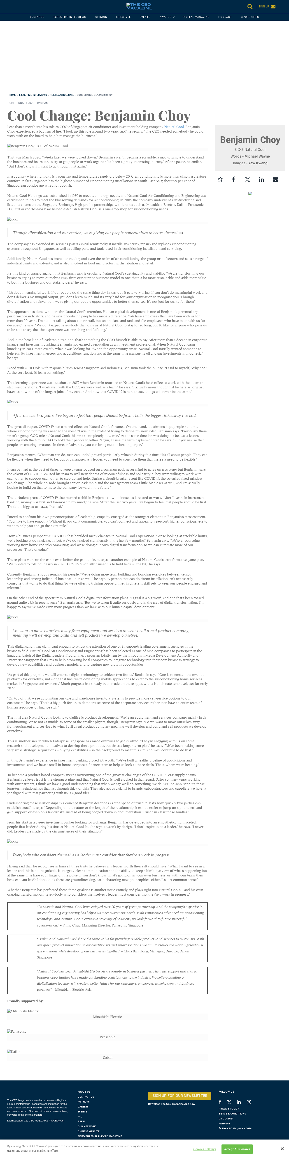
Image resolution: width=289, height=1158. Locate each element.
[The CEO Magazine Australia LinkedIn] (242, 1103)
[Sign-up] (275, 180)
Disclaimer (226, 1118)
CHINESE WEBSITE (88, 1131)
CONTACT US (86, 1096)
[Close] (282, 1149)
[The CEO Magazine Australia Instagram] (252, 1103)
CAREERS (83, 1106)
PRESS (82, 1121)
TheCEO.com (56, 1120)
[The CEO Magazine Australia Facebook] (222, 1103)
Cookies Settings (204, 1149)
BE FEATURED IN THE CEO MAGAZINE (100, 1136)
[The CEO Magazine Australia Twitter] (231, 1103)
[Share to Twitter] (247, 180)
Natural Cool (174, 127)
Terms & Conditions (232, 1113)
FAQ (80, 1116)
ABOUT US (84, 1091)
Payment (224, 1123)
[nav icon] (9, 6)
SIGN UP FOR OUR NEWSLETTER (179, 1096)
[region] (142, 58)
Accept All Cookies (237, 1149)
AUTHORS (84, 1101)
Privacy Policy (229, 1108)
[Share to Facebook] (233, 180)
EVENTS (82, 1111)
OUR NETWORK (87, 1126)
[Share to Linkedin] (261, 180)
